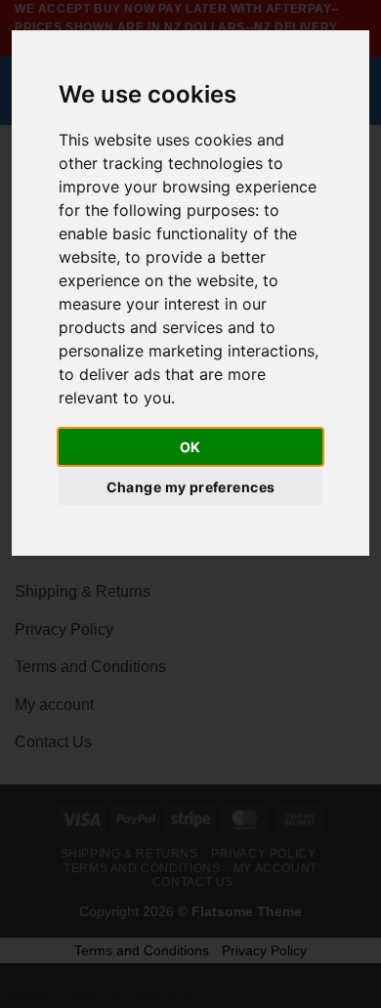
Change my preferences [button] (190, 487)
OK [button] (190, 447)
